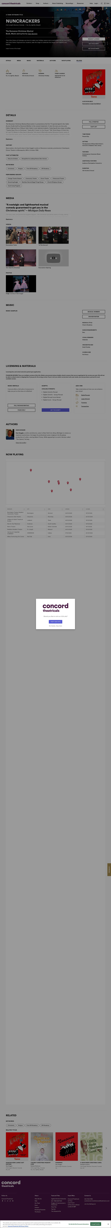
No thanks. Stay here (55, 626)
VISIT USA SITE (56, 622)
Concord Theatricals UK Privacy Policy (18, 1226)
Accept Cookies (95, 1224)
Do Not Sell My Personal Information (79, 1224)
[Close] (108, 1224)
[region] (55, 1224)
